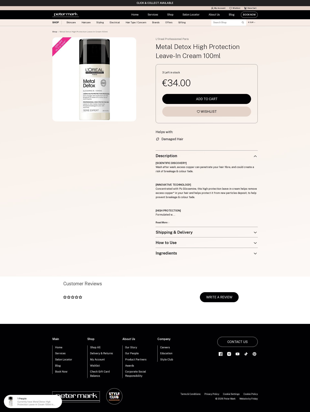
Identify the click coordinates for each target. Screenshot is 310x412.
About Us (214, 14)
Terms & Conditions (190, 394)
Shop (170, 14)
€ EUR (250, 22)
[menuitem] (135, 14)
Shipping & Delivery (174, 232)
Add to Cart (206, 99)
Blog (231, 14)
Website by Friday (248, 398)
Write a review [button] (219, 297)
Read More (162, 222)
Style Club (166, 359)
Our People (132, 353)
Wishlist (236, 8)
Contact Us (237, 342)
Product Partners (135, 359)
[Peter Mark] (65, 15)
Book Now (249, 14)
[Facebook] (220, 353)
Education (166, 353)
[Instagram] (229, 353)
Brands (156, 22)
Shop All (95, 347)
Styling (100, 22)
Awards (129, 365)
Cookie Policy (250, 394)
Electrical (115, 22)
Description (166, 155)
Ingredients (166, 253)
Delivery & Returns (101, 353)
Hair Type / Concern (136, 22)
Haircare (86, 22)
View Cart (251, 8)
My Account (219, 8)
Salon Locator (191, 14)
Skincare (71, 22)
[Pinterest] (254, 353)
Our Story (131, 347)
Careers (165, 347)
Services (153, 14)
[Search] (243, 22)
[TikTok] (246, 353)
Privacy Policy (211, 394)
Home (135, 14)
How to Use (166, 242)
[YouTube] (237, 353)
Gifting (182, 22)
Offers (168, 22)
